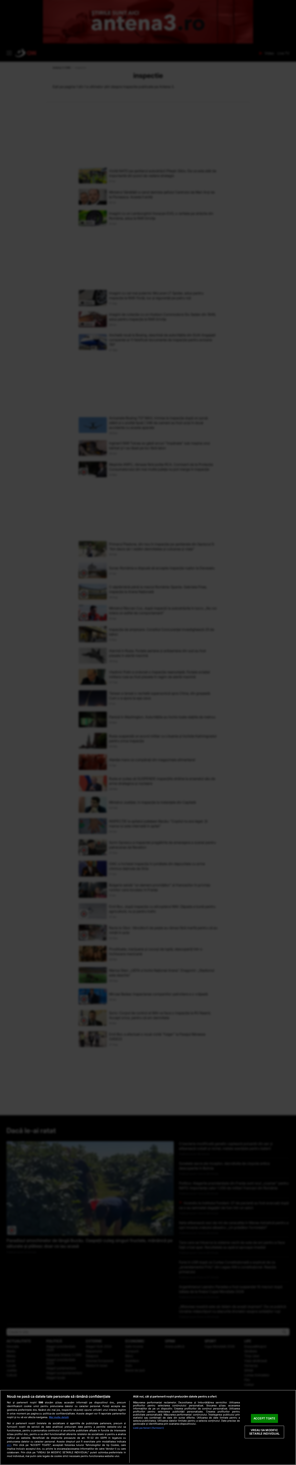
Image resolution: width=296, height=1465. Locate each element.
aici (9, 1445)
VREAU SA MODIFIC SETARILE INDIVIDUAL (264, 1432)
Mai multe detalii (59, 1417)
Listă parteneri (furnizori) (148, 1427)
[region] (148, 1427)
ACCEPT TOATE (264, 1418)
